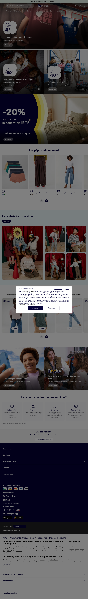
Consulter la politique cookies (27, 304)
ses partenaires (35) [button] (29, 291)
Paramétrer (51, 308)
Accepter (35, 308)
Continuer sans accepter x (26, 288)
